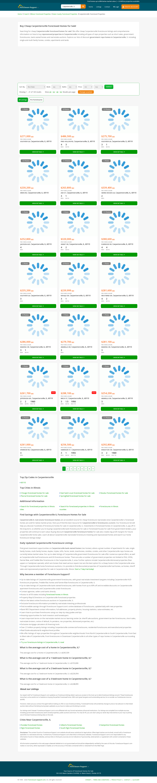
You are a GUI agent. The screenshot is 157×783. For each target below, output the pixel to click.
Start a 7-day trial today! (84, 569)
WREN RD (23, 193)
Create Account (131, 7)
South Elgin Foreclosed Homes (73, 728)
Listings (98, 7)
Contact (107, 7)
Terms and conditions (101, 780)
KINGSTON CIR (106, 450)
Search (109, 87)
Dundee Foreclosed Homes (31, 725)
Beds (48, 87)
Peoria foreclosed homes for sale (34, 496)
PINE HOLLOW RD (67, 141)
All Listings (23, 100)
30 (54, 92)
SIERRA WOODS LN (108, 193)
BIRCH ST (64, 398)
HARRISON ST (66, 450)
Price (80, 87)
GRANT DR (64, 244)
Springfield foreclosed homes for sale (75, 496)
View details (37, 152)
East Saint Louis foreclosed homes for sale (78, 493)
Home (91, 7)
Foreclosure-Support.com (37, 780)
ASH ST (63, 193)
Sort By (22, 87)
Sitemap (88, 780)
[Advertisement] (78, 65)
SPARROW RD (25, 450)
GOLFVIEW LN (25, 141)
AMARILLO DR (66, 347)
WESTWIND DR (106, 296)
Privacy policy (117, 780)
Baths (64, 87)
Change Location (86, 92)
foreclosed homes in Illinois (57, 594)
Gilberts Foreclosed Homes (71, 725)
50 (61, 92)
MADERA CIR (24, 347)
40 (57, 92)
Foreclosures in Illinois (109, 506)
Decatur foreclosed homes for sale (114, 493)
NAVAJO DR (65, 296)
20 (50, 92)
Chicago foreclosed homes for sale (35, 493)
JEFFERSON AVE (25, 398)
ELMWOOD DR (106, 244)
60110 (23, 482)
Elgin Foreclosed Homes (30, 728)
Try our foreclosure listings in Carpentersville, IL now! (42, 642)
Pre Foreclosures (36, 100)
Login (117, 7)
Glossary (135, 780)
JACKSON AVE (25, 244)
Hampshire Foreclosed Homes (112, 725)
